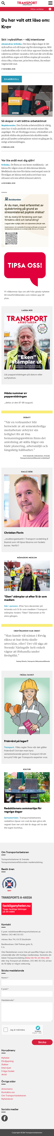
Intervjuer (6, 1067)
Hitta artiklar (37, 9)
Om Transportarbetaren (13, 1095)
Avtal (4, 1074)
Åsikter (4, 1064)
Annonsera (6, 1088)
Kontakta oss (8, 1092)
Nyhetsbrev (7, 1098)
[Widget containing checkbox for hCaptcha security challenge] (22, 1029)
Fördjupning (7, 1061)
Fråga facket (7, 1071)
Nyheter (5, 1057)
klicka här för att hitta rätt (37, 958)
